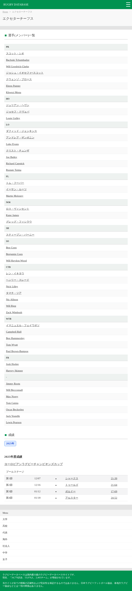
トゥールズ (71, 484)
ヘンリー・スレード (17, 279)
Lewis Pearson (13, 422)
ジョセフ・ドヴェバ (17, 111)
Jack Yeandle (13, 416)
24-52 (114, 497)
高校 (5, 526)
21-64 (114, 484)
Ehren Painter (13, 85)
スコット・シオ (15, 53)
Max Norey (12, 396)
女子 (5, 559)
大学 (5, 519)
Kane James (12, 215)
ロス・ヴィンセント (17, 208)
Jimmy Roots (13, 383)
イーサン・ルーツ (16, 189)
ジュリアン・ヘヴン (17, 105)
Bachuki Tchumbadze (17, 59)
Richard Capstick (15, 163)
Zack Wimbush (14, 312)
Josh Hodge (12, 364)
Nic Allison (12, 299)
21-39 (114, 478)
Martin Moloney (14, 195)
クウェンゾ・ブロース (19, 79)
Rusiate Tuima (13, 169)
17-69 (114, 491)
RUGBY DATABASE (16, 4)
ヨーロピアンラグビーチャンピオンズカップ (33, 464)
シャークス (71, 478)
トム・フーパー (15, 182)
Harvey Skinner (14, 370)
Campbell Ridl (13, 331)
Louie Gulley (13, 118)
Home (5, 12)
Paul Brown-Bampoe (17, 351)
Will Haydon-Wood (16, 260)
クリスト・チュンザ (17, 150)
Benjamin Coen (14, 254)
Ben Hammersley (15, 338)
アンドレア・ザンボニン (20, 137)
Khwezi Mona (13, 92)
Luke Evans (12, 144)
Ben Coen (11, 247)
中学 (5, 552)
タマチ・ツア (13, 292)
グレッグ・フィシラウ (19, 221)
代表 (5, 532)
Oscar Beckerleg (15, 409)
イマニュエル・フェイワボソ (23, 325)
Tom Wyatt (12, 344)
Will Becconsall (14, 389)
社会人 (6, 546)
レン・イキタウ (15, 273)
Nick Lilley (12, 286)
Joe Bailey (11, 157)
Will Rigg (11, 305)
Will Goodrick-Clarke (17, 66)
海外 (5, 539)
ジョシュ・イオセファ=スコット (24, 72)
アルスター (71, 497)
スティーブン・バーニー (20, 234)
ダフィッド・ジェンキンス (21, 131)
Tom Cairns (12, 402)
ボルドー (70, 491)
